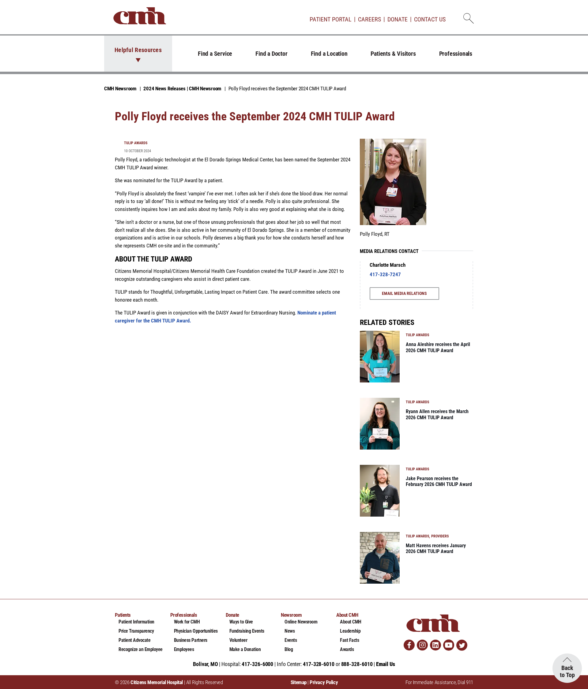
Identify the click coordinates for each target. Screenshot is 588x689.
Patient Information (136, 622)
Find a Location (329, 53)
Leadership (350, 631)
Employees (184, 649)
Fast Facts (349, 640)
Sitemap (299, 682)
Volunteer (238, 640)
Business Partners (190, 640)
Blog (289, 649)
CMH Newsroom (120, 88)
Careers (369, 19)
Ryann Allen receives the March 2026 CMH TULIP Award (437, 414)
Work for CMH (187, 622)
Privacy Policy (324, 682)
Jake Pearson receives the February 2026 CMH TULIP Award (439, 481)
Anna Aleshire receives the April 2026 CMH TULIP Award (438, 347)
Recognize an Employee (141, 649)
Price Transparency (136, 631)
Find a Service (215, 53)
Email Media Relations (404, 293)
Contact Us (430, 19)
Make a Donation (245, 649)
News (290, 631)
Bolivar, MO (205, 664)
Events (291, 640)
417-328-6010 (318, 664)
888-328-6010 (357, 664)
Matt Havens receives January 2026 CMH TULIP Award (436, 548)
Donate (397, 19)
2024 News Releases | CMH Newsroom (182, 88)
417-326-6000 (257, 664)
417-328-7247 (385, 274)
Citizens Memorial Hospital (156, 682)
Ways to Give (241, 622)
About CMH (350, 622)
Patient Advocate (134, 640)
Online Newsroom (301, 622)
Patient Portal (331, 19)
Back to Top (567, 671)
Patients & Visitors (393, 53)
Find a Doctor (271, 53)
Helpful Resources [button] (138, 50)
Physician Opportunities (196, 631)
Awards (347, 649)
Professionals (455, 53)
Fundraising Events (246, 631)
